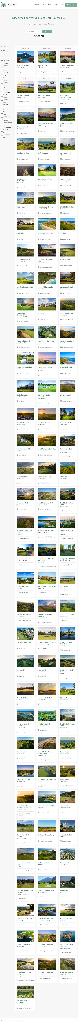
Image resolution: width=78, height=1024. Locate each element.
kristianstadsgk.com (24, 187)
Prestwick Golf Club (45, 698)
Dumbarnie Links (23, 153)
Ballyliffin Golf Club (45, 423)
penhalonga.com (23, 758)
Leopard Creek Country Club (22, 314)
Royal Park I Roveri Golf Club (67, 643)
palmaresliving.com (67, 594)
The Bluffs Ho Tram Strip (67, 504)
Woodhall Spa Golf (23, 341)
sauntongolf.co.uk (66, 185)
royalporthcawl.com (24, 101)
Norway (5, 97)
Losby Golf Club (66, 806)
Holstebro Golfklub (45, 179)
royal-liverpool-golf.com (25, 620)
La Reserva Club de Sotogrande (24, 973)
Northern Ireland (7, 127)
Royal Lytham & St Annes (47, 642)
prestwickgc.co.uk (44, 704)
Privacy (18, 1021)
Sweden (5, 114)
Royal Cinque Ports (67, 341)
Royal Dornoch (65, 752)
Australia (5, 63)
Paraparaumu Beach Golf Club (45, 559)
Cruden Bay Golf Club (66, 124)
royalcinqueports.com (67, 347)
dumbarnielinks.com (24, 159)
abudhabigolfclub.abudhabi (46, 951)
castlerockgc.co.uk (44, 869)
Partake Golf (8, 1021)
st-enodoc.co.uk (23, 265)
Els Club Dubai (65, 153)
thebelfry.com (65, 897)
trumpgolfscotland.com (45, 622)
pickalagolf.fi (43, 676)
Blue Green (21, 207)
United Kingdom (7, 122)
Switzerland (6, 116)
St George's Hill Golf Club (45, 260)
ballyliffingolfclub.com (45, 429)
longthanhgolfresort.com (46, 347)
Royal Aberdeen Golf (45, 503)
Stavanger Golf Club (24, 367)
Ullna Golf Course (23, 780)
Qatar (4, 102)
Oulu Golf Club (22, 698)
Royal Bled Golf (65, 423)
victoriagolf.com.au (23, 565)
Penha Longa (21, 752)
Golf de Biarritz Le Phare (47, 586)
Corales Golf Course (24, 945)
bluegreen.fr (22, 213)
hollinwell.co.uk (22, 239)
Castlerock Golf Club (45, 863)
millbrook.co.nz (22, 898)
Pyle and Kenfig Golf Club (24, 532)
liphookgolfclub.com (45, 483)
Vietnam (5, 137)
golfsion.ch (21, 401)
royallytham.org (44, 648)
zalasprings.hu (43, 730)
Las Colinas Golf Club (24, 449)
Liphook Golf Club (44, 477)
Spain (4, 54)
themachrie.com (66, 239)
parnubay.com (22, 509)
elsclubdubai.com (66, 159)
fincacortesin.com (44, 812)
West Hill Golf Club (67, 207)
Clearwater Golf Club (45, 918)
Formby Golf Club (66, 313)
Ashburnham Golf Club (23, 864)
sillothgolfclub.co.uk (67, 978)
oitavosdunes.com (66, 704)
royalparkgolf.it (66, 650)
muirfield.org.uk (43, 319)
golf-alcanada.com (44, 159)
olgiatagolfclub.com (45, 72)
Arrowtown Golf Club (66, 450)
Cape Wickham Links (45, 287)
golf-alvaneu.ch (43, 897)
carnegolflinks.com (23, 133)
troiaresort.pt (65, 869)
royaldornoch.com (66, 758)
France (5, 80)
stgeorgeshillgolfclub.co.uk (46, 267)
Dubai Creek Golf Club (66, 532)
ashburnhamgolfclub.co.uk (25, 870)
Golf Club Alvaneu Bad (46, 891)
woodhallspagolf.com (24, 347)
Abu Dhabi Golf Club (45, 945)
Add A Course (71, 5)
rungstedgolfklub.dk (67, 565)
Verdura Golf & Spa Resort (45, 368)
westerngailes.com (67, 265)
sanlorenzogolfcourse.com (25, 732)
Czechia (5, 70)
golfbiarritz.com (44, 592)
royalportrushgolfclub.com (46, 455)
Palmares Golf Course (65, 587)
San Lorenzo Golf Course (23, 725)
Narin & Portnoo (66, 780)
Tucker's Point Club (24, 642)
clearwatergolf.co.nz (45, 924)
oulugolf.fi (21, 704)
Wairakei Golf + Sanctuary (22, 1001)
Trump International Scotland (45, 615)
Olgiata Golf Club (44, 66)
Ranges (56, 4)
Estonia (5, 75)
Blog (44, 4)
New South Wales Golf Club (66, 945)
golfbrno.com (22, 924)
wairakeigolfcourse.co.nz (25, 1008)
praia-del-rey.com (44, 760)
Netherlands (6, 92)
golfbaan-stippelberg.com (46, 841)
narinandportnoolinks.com (68, 786)
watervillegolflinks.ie (67, 401)
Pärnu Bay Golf (22, 503)
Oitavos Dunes (65, 698)
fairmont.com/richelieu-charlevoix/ (24, 814)
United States (6, 134)
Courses (37, 4)
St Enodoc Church (23, 259)
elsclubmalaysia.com (67, 732)
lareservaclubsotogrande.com (26, 980)
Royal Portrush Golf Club (47, 449)
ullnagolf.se (22, 786)
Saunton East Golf (67, 179)
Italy (4, 87)
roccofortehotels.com (45, 375)
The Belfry (64, 891)
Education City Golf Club (47, 780)
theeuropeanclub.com (24, 483)
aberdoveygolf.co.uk (45, 239)
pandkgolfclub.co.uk (24, 538)
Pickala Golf (42, 670)
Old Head (63, 477)
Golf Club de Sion (23, 395)
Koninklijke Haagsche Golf (65, 96)
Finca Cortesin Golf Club (47, 806)
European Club (22, 477)
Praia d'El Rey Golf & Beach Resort (45, 753)
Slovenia (5, 107)
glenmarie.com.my (44, 403)
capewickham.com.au (45, 293)
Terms (14, 1021)
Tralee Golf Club (66, 367)
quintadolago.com (23, 592)
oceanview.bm (22, 843)
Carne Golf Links (23, 127)
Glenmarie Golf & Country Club (44, 396)
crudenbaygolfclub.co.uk (68, 131)
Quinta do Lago (22, 586)
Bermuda (5, 65)
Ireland (5, 85)
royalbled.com (65, 429)
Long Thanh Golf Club (46, 341)
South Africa (6, 109)
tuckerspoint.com (23, 648)
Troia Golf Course (66, 863)
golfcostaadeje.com (45, 101)
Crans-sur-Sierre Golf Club (45, 124)
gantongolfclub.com (67, 293)
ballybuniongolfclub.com (25, 293)
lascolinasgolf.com (23, 455)
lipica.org (64, 620)
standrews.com (66, 924)
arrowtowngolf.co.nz (67, 457)
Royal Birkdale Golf (24, 423)
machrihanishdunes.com (46, 213)
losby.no (64, 812)
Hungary (5, 82)
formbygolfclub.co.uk (67, 319)
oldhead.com (65, 483)
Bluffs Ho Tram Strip (45, 972)
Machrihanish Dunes (45, 207)
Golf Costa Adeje (44, 95)
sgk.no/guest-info (23, 373)
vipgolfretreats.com (24, 72)
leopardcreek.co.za (23, 321)
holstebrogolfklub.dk (45, 185)
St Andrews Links (66, 918)
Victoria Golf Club (23, 559)
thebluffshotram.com (67, 511)
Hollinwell (20, 233)
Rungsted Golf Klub (67, 559)
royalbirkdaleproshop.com (25, 429)
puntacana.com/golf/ (24, 951)
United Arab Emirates (6, 119)
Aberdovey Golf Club (45, 233)
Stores (49, 4)
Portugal (5, 99)
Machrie (63, 233)
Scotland (5, 104)
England (5, 125)
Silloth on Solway (66, 972)
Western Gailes (65, 259)
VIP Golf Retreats (23, 66)
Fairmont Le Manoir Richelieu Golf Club (24, 807)
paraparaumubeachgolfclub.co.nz (48, 566)
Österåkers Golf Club (45, 531)
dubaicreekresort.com (67, 538)
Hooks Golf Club (66, 835)
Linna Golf (20, 670)
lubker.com (65, 72)
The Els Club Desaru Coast (67, 725)
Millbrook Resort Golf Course (25, 891)
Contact (24, 1021)
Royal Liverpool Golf (24, 614)
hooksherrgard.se (66, 841)
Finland (5, 77)
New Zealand (6, 95)
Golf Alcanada (43, 153)
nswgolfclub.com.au (67, 952)
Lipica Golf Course (67, 614)
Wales (4, 132)
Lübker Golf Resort (67, 66)
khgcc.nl (64, 103)
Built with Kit (39, 36)
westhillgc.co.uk (66, 213)
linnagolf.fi (21, 676)
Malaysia (5, 90)
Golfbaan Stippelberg (46, 835)
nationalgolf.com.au (67, 678)
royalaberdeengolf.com (45, 509)
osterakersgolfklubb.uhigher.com (48, 537)
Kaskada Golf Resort (24, 918)
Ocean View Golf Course (23, 836)
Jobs (61, 4)
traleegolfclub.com (67, 373)
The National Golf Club (66, 671)
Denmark (5, 73)
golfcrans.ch (43, 131)
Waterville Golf (65, 395)
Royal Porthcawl (23, 95)
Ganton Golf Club (66, 287)
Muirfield (41, 313)
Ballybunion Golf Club (25, 287)
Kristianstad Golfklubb (21, 180)
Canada (5, 68)
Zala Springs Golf (44, 724)
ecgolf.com (42, 786)
